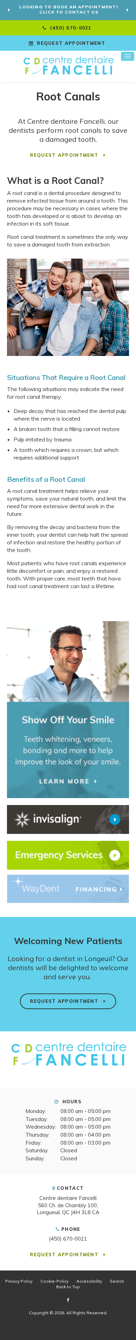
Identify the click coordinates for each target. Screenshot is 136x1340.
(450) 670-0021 (68, 1238)
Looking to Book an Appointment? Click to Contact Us (68, 10)
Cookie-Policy (54, 1281)
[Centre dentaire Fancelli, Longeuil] (68, 1065)
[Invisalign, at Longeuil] (68, 819)
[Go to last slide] (8, 10)
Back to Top (68, 1286)
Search (117, 1281)
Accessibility (89, 1281)
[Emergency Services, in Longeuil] (68, 855)
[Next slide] (127, 10)
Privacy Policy (18, 1281)
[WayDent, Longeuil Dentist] (68, 889)
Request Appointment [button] (71, 43)
